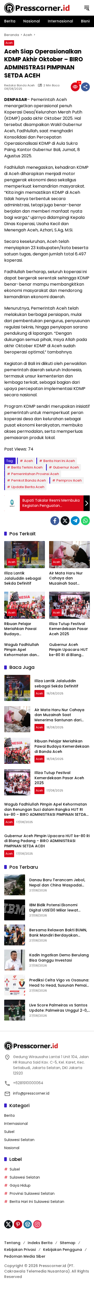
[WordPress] (28, 1224)
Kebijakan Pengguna (62, 1249)
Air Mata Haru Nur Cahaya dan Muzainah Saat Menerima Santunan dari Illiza (68, 578)
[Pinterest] (18, 1224)
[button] (87, 8)
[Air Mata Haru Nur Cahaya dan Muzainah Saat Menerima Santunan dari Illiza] (69, 554)
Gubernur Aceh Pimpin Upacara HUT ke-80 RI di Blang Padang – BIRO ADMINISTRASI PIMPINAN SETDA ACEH (69, 650)
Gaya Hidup (20, 1185)
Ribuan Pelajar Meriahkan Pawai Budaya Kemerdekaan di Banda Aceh (20, 629)
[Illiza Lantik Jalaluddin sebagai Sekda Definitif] (24, 554)
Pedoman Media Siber (24, 1256)
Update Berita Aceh (27, 486)
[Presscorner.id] (36, 7)
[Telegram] (75, 520)
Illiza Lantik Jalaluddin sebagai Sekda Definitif (22, 578)
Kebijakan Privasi (20, 1249)
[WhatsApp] (85, 520)
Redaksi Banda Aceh (19, 85)
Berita (9, 1115)
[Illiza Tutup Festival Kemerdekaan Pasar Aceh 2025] (69, 605)
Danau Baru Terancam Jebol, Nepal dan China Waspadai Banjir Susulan (57, 883)
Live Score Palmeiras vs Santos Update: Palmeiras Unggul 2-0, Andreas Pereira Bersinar (58, 1008)
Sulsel (9, 1131)
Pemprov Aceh (69, 480)
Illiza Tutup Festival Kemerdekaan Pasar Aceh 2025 (68, 629)
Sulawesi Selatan (19, 1139)
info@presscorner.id (31, 1093)
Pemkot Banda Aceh (28, 480)
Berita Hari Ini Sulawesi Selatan (37, 1201)
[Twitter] (65, 520)
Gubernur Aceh (66, 467)
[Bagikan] (85, 86)
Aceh (9, 43)
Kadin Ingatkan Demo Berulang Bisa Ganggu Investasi (59, 958)
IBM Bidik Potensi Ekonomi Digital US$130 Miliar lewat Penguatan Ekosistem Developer (53, 908)
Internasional (16, 1123)
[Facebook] (54, 520)
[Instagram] (37, 1224)
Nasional (11, 1147)
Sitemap (67, 1242)
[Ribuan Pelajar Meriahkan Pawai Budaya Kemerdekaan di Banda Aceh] (24, 605)
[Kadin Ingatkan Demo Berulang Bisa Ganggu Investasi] (14, 960)
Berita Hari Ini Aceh (59, 460)
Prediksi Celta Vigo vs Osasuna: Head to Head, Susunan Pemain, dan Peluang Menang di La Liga (59, 983)
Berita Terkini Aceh (27, 467)
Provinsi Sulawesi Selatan (32, 1193)
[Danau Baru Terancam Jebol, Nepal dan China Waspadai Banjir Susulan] (14, 884)
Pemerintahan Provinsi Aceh (35, 473)
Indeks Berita (40, 1242)
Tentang (12, 1242)
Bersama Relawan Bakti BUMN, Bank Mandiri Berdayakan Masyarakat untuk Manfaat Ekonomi (58, 933)
